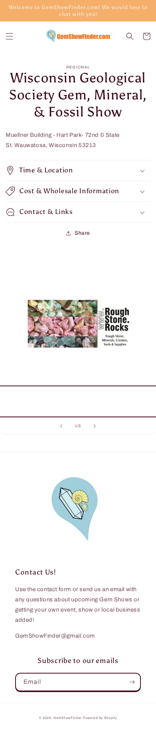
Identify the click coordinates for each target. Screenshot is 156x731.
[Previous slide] (61, 426)
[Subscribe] (131, 682)
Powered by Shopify (100, 718)
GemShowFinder (67, 718)
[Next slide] (94, 426)
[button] (9, 36)
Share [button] (82, 233)
